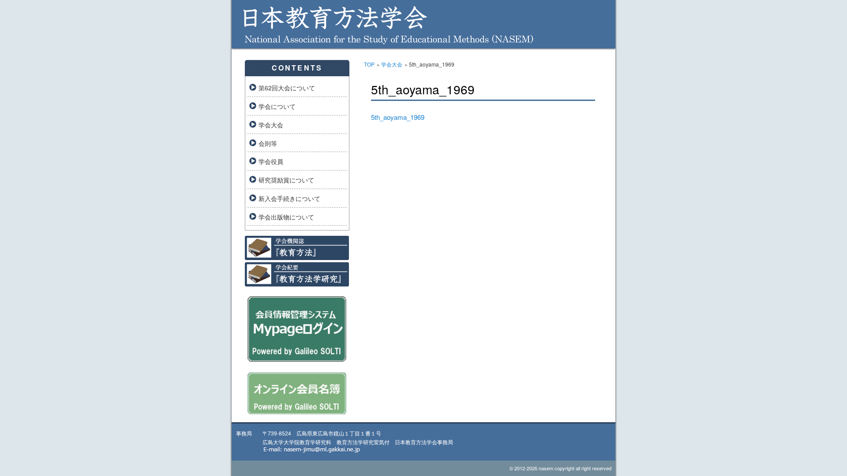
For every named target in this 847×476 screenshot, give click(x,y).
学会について (277, 106)
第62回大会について (287, 87)
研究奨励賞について (286, 179)
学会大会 (391, 64)
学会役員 (271, 161)
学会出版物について (286, 216)
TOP (369, 64)
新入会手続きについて (289, 198)
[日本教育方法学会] (423, 42)
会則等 (268, 143)
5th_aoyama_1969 (397, 117)
